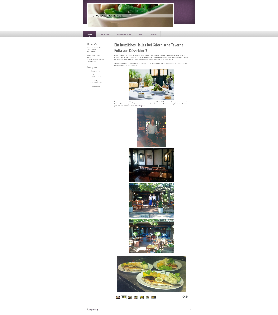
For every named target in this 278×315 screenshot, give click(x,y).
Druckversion (91, 309)
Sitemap (96, 309)
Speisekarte (131, 104)
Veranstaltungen (139, 106)
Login (190, 309)
